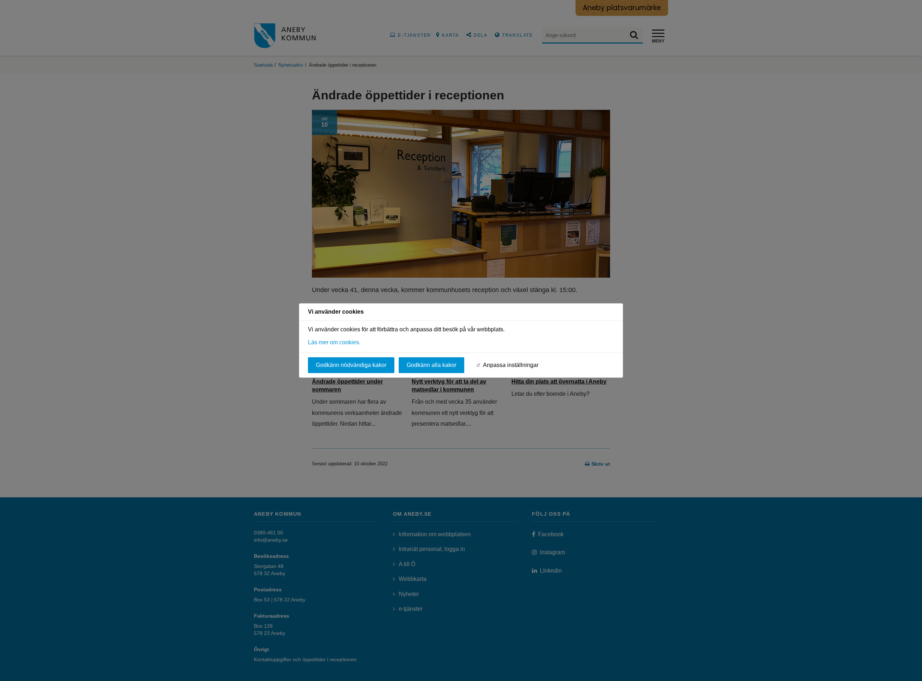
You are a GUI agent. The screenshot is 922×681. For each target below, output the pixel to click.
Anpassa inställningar (510, 365)
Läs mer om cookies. (334, 342)
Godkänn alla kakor (431, 365)
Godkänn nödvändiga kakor (351, 365)
